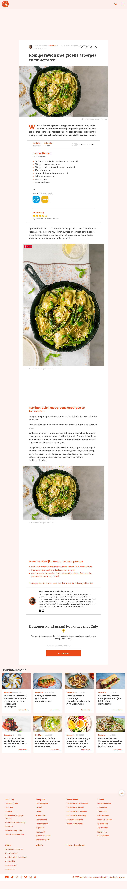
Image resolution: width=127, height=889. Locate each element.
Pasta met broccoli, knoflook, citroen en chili (52, 570)
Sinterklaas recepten (14, 849)
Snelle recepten (42, 840)
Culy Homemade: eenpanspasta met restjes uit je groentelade (61, 566)
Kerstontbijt (10, 861)
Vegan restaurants (75, 824)
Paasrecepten (11, 865)
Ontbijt (39, 807)
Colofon (8, 812)
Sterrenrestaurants (75, 820)
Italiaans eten (103, 816)
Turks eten (102, 812)
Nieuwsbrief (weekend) (15, 822)
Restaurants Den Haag (76, 816)
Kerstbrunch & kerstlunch (16, 857)
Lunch (38, 812)
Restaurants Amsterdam (77, 803)
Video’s (39, 845)
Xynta (122, 877)
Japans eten (102, 828)
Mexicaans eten (104, 803)
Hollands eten (103, 836)
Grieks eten (102, 807)
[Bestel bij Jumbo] (44, 199)
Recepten (52, 45)
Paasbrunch (10, 869)
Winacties (9, 826)
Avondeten (40, 816)
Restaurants (72, 799)
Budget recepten (43, 836)
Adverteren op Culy (13, 830)
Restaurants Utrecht (75, 807)
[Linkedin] (43, 610)
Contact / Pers (11, 803)
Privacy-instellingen (76, 845)
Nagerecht (40, 832)
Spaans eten (102, 824)
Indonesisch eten (104, 820)
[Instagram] (40, 610)
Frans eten (102, 832)
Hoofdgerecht (42, 824)
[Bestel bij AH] (36, 199)
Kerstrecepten (42, 803)
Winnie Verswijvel (40, 45)
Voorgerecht (41, 820)
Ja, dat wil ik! (63, 653)
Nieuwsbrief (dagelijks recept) (14, 817)
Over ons (9, 807)
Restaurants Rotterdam (77, 812)
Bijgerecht (40, 828)
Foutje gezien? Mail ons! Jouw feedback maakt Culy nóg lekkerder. (61, 583)
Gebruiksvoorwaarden (14, 834)
